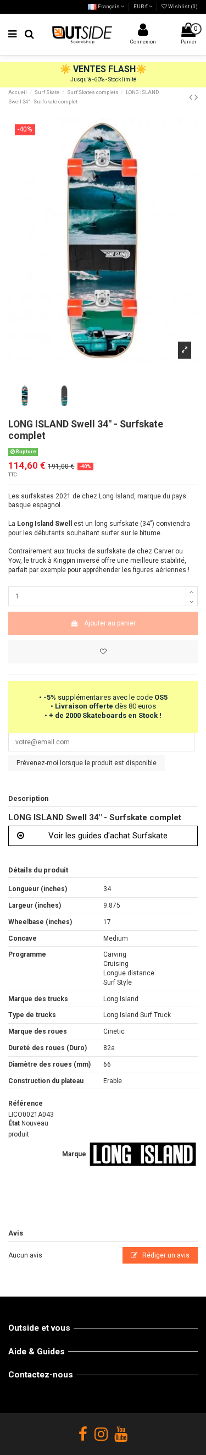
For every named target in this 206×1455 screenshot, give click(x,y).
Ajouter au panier (110, 623)
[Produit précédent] (191, 97)
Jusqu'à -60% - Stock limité (103, 79)
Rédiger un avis (165, 1255)
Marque (74, 1154)
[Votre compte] (143, 32)
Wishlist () (182, 6)
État (14, 1123)
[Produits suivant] (196, 97)
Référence (25, 1103)
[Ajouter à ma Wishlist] (103, 651)
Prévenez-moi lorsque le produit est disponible (86, 763)
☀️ (66, 69)
